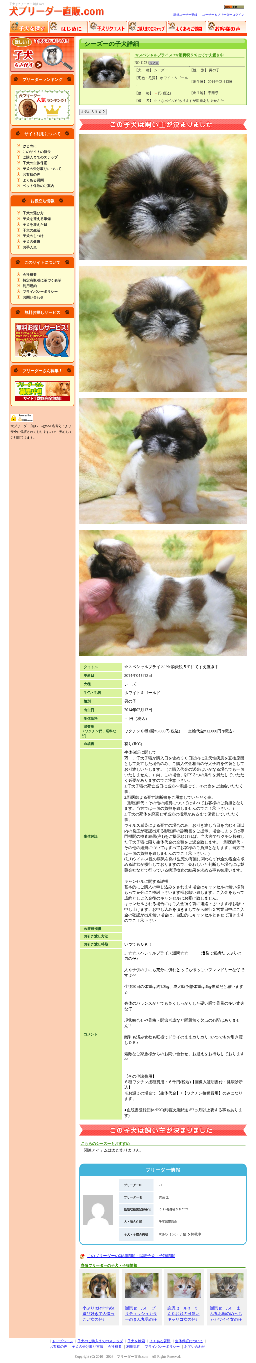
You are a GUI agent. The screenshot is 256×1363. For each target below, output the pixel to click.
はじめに (30, 146)
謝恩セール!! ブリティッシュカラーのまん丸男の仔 (141, 1313)
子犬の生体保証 (35, 163)
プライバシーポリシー (40, 292)
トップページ (62, 1341)
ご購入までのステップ (40, 157)
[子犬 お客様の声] (226, 27)
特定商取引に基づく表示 (42, 280)
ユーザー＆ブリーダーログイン (223, 15)
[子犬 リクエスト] (108, 27)
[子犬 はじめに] (68, 27)
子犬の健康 (31, 241)
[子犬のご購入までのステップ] (147, 27)
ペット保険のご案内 (38, 186)
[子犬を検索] (29, 27)
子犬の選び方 (33, 213)
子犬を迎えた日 (35, 224)
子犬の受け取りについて (42, 169)
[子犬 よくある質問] (187, 27)
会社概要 (30, 275)
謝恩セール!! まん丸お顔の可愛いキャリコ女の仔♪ (184, 1313)
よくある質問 (33, 180)
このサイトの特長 (37, 152)
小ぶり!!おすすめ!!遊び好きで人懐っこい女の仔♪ (99, 1313)
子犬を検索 (136, 1341)
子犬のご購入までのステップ (100, 1341)
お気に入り (92, 112)
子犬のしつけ (33, 236)
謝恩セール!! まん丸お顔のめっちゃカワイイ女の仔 (226, 1313)
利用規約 (30, 286)
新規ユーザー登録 (185, 15)
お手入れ (30, 247)
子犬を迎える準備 (37, 219)
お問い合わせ (33, 297)
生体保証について (189, 1341)
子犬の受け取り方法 (87, 1346)
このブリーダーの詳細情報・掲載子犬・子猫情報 (131, 1256)
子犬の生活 (31, 230)
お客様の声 (31, 174)
